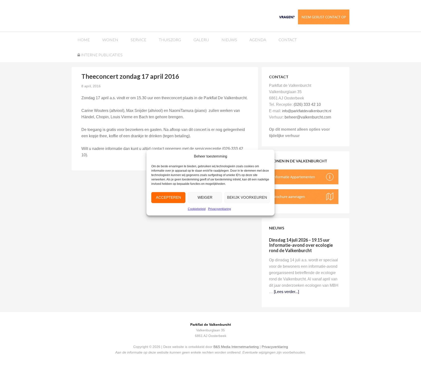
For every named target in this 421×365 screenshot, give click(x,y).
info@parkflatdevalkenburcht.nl (306, 111)
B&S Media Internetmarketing (236, 347)
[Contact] (313, 16)
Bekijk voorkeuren (247, 197)
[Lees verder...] (286, 292)
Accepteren (168, 197)
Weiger (205, 197)
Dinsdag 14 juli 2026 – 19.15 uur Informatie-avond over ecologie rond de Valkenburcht (301, 245)
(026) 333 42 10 (307, 104)
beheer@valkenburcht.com (308, 117)
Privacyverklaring (219, 209)
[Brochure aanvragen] (303, 203)
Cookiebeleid (197, 209)
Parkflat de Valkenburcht (109, 15)
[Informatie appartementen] (303, 183)
